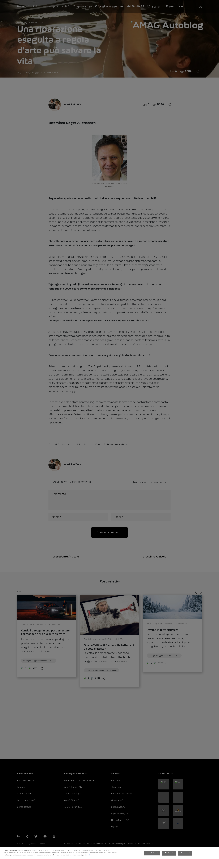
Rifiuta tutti (169, 853)
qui (89, 855)
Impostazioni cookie (152, 853)
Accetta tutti (185, 853)
